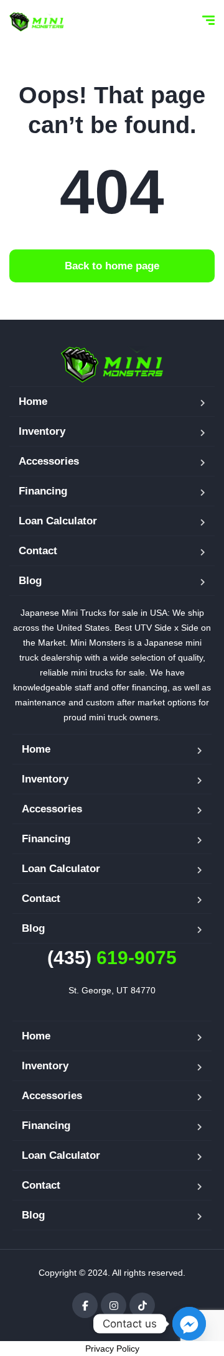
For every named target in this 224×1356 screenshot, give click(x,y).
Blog (30, 581)
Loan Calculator (58, 521)
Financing (43, 491)
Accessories (49, 461)
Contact (38, 551)
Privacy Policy (112, 1349)
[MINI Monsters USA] (36, 22)
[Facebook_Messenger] (189, 1323)
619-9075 (112, 957)
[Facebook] (85, 1305)
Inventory (42, 431)
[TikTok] (142, 1305)
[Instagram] (113, 1305)
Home (33, 401)
